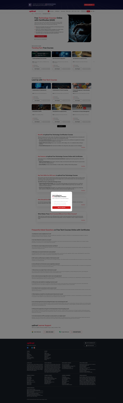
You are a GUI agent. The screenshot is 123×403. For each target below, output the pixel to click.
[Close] (71, 193)
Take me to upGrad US (61, 207)
